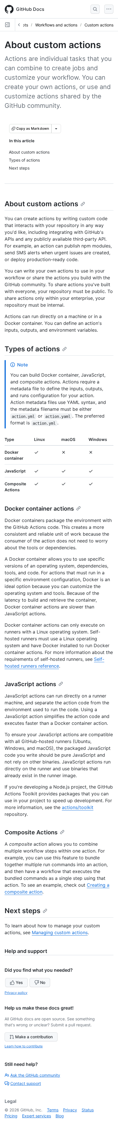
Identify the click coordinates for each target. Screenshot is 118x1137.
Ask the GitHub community (35, 1075)
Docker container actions (39, 508)
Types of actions (32, 349)
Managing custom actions (60, 932)
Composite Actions (31, 832)
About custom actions (41, 204)
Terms (52, 1109)
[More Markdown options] (56, 128)
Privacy (70, 1109)
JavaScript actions (30, 684)
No (42, 982)
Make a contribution (34, 1036)
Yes (19, 982)
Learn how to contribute (24, 1046)
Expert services (36, 1115)
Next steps (22, 911)
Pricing (11, 1115)
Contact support (25, 1083)
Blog (60, 1115)
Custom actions (98, 24)
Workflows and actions (56, 24)
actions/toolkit (77, 807)
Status (88, 1109)
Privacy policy (16, 993)
